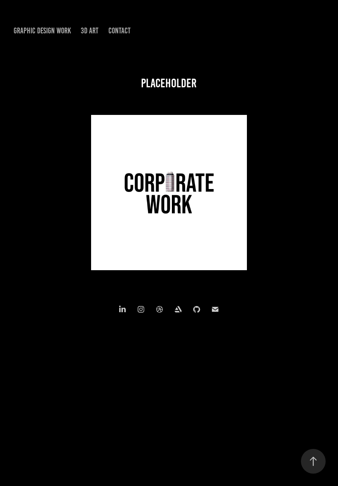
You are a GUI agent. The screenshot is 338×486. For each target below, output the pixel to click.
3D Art (90, 30)
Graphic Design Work (42, 30)
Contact (119, 30)
